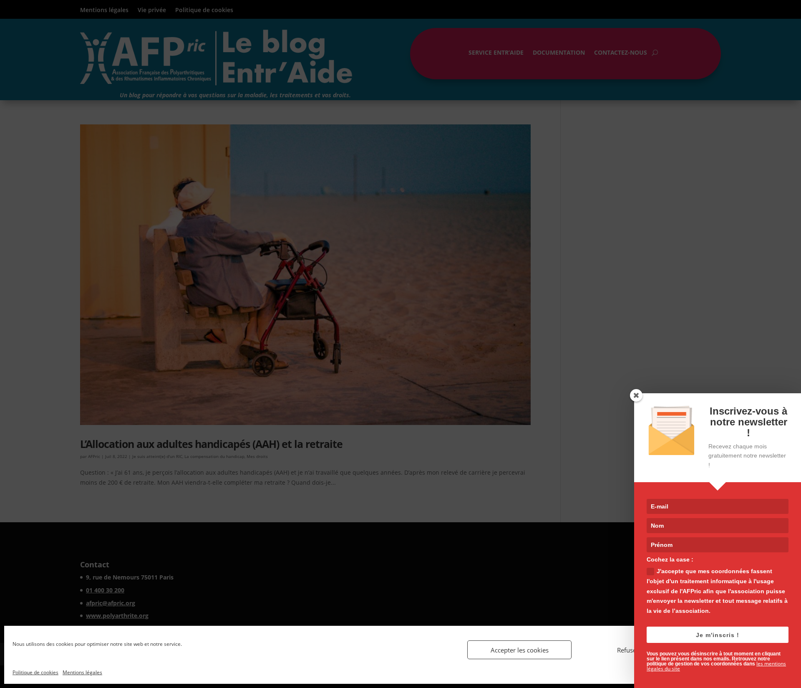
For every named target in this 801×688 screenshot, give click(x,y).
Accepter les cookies (520, 650)
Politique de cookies (35, 672)
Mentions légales (82, 672)
